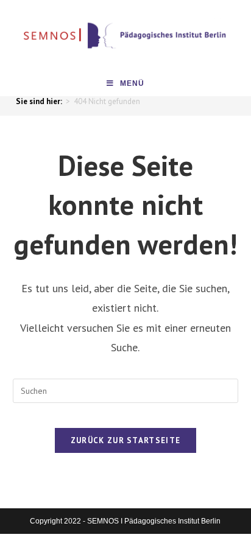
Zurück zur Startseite (125, 440)
